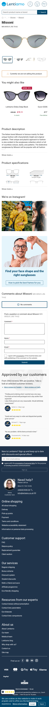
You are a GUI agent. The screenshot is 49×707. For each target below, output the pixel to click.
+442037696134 (24, 490)
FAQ (3, 542)
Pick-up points (7, 513)
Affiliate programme (9, 587)
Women (13, 17)
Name (7, 338)
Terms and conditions (10, 521)
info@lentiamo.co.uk (25, 493)
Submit (24, 362)
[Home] (3, 17)
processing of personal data (25, 463)
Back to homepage (22, 689)
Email (6, 347)
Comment (8, 321)
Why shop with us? (9, 644)
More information (20, 704)
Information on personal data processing (17, 529)
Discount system (8, 575)
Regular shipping (8, 567)
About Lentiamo (8, 628)
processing (20, 356)
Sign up (24, 470)
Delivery (5, 509)
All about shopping (9, 505)
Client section (7, 554)
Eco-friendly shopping (10, 591)
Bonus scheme (7, 571)
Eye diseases (7, 611)
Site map (5, 652)
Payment (5, 517)
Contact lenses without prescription (15, 604)
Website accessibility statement (14, 525)
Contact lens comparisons (12, 615)
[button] (7, 59)
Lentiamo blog (7, 640)
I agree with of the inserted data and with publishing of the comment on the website (22, 357)
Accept (32, 704)
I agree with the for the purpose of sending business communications (25, 464)
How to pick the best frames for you (24, 282)
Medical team (7, 636)
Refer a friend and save (11, 583)
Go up (31, 689)
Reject (42, 704)
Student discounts (9, 579)
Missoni (21, 17)
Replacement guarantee (11, 550)
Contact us (6, 648)
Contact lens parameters (11, 608)
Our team (5, 632)
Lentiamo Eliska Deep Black (17, 107)
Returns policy (7, 546)
